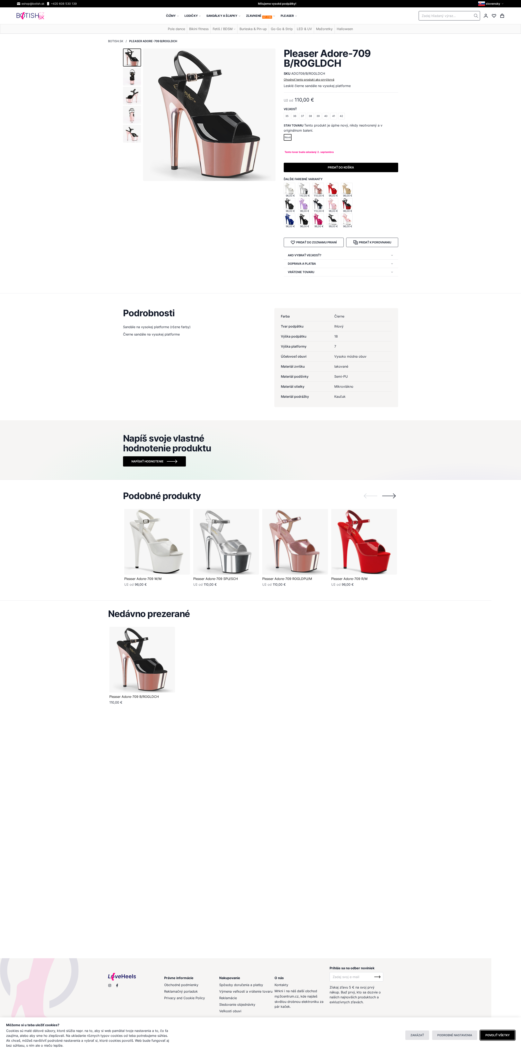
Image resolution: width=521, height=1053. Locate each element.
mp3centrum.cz (287, 996)
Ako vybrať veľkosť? (304, 255)
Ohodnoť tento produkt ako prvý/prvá (309, 79)
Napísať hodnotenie (147, 461)
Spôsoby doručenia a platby (241, 985)
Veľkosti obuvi (230, 1011)
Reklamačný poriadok (181, 991)
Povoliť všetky (497, 1035)
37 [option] (302, 116)
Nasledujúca (389, 496)
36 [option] (294, 116)
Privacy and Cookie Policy (184, 998)
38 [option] (310, 116)
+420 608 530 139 (64, 3)
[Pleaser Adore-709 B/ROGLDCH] (142, 660)
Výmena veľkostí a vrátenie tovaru (245, 991)
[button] (491, 3)
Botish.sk (115, 41)
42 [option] (341, 116)
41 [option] (333, 116)
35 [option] (286, 116)
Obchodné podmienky (181, 985)
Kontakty (281, 985)
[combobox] (449, 15)
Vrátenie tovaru (301, 272)
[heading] (260, 313)
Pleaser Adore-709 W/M (143, 579)
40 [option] (326, 116)
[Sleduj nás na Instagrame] (109, 985)
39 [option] (318, 116)
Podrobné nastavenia (454, 1035)
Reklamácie (228, 998)
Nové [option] (288, 137)
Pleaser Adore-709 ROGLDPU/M (287, 579)
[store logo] (30, 15)
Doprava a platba (302, 263)
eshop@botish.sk (32, 3)
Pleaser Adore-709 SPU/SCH (215, 579)
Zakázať (417, 1035)
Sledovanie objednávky (237, 1004)
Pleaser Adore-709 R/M (349, 579)
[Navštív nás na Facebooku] (117, 985)
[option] (289, 188)
